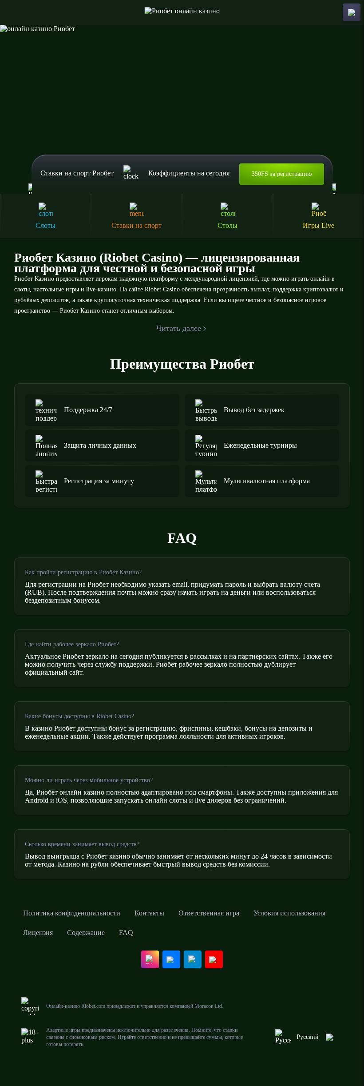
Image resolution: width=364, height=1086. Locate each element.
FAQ (126, 932)
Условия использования (289, 913)
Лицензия (38, 932)
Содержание (86, 932)
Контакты (149, 913)
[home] (182, 12)
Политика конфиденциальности (71, 913)
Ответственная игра (208, 913)
